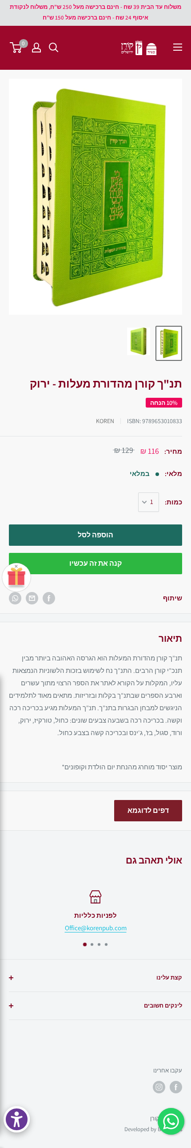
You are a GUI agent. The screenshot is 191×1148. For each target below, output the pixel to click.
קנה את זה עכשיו (95, 563)
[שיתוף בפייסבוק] (49, 598)
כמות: (173, 502)
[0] (16, 47)
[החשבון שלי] (36, 47)
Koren (105, 421)
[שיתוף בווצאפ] (15, 598)
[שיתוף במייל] (32, 598)
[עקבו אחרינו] (176, 1087)
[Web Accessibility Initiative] (16, 1119)
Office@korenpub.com (96, 928)
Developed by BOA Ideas (153, 1129)
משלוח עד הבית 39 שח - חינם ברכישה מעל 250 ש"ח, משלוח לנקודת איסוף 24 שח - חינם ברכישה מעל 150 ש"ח (95, 12)
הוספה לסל (95, 535)
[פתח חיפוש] (54, 47)
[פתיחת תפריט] (177, 47)
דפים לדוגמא (148, 810)
